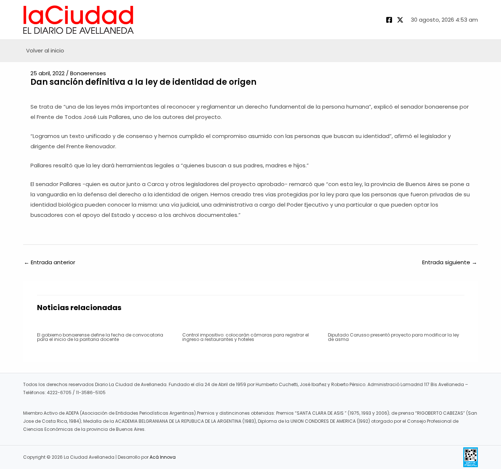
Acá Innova (163, 457)
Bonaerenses (88, 73)
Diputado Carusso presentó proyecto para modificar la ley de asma (393, 337)
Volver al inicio (45, 50)
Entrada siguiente (449, 262)
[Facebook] (389, 20)
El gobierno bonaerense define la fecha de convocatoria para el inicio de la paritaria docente (100, 337)
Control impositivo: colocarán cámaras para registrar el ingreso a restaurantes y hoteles (245, 337)
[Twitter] (400, 20)
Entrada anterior (49, 262)
